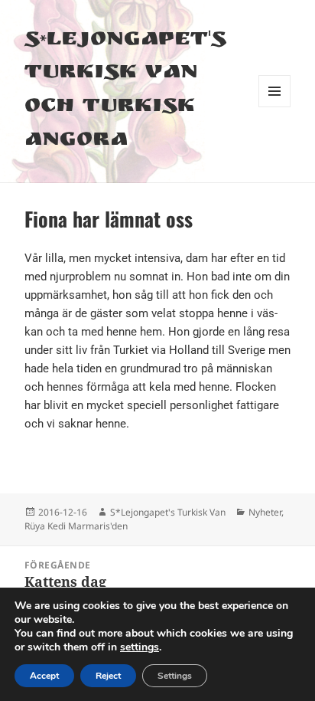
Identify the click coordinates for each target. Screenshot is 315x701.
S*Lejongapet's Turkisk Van (168, 512)
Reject (108, 676)
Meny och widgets (275, 106)
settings (139, 647)
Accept (44, 676)
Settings (175, 676)
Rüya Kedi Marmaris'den (76, 525)
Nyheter (264, 512)
